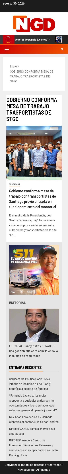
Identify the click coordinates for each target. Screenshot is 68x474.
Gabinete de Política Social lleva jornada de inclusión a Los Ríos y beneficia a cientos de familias (30, 384)
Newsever (24, 469)
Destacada (14, 184)
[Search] (62, 49)
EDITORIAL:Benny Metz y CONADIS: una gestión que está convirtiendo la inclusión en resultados (33, 351)
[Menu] (6, 49)
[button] (6, 49)
